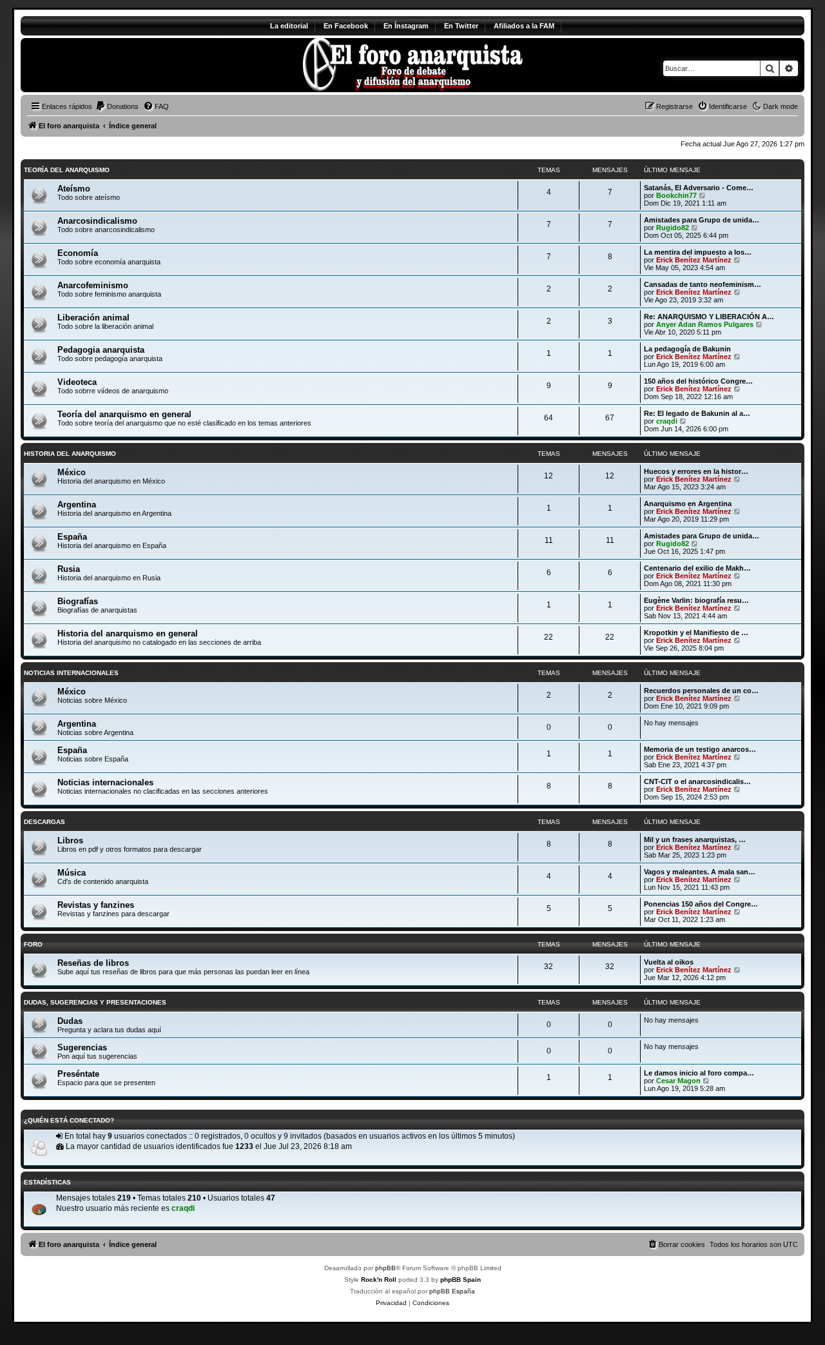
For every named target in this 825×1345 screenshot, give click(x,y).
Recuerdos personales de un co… (701, 690)
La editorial (289, 26)
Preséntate (78, 1074)
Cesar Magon (678, 1081)
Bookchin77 (676, 195)
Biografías (77, 601)
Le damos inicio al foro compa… (699, 1073)
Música (71, 873)
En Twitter (461, 26)
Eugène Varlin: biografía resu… (696, 600)
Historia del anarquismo (70, 453)
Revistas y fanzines (95, 905)
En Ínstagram (406, 26)
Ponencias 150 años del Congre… (701, 904)
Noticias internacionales (71, 672)
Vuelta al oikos (669, 962)
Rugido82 (672, 227)
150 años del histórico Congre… (698, 381)
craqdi (666, 421)
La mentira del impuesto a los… (698, 252)
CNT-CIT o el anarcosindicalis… (697, 781)
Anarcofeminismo (92, 285)
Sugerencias (82, 1047)
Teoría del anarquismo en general (124, 414)
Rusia (68, 569)
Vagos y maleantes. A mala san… (699, 872)
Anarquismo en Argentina (688, 503)
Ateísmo (73, 188)
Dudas (69, 1021)
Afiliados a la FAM (524, 26)
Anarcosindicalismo (97, 221)
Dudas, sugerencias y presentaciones (95, 1002)
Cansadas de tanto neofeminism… (702, 284)
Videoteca (77, 382)
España (72, 537)
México (71, 472)
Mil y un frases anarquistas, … (695, 839)
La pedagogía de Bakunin (687, 349)
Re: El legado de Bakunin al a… (697, 413)
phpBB (385, 1267)
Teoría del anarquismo (67, 169)
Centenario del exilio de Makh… (697, 568)
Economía (77, 253)
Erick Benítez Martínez (694, 260)
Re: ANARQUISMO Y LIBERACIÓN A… (709, 316)
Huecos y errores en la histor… (696, 471)
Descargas (44, 821)
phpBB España (452, 1291)
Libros (70, 840)
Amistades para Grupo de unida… (701, 220)
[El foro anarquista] (128, 65)
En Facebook (346, 26)
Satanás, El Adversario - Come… (698, 187)
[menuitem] (117, 106)
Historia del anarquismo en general (127, 633)
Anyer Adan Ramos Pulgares (704, 324)
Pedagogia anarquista (100, 350)
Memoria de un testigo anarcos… (700, 749)
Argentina (76, 504)
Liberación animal (93, 317)
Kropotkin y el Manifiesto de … (696, 632)
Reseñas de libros (93, 963)
